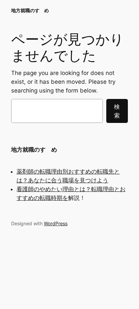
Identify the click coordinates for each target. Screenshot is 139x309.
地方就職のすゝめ (30, 10)
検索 (117, 111)
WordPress (55, 223)
